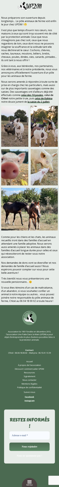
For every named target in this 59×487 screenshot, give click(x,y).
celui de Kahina (43, 98)
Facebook (29, 396)
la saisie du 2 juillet (39, 101)
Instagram (29, 400)
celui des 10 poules (32, 95)
